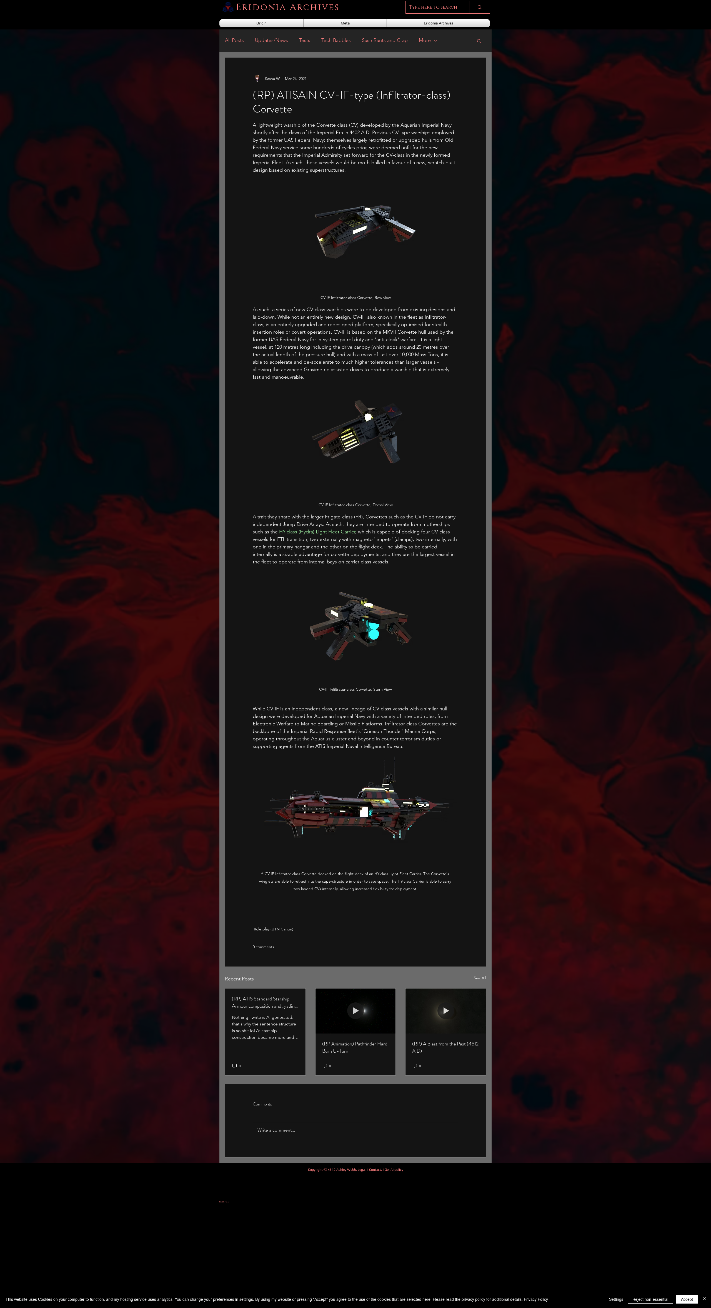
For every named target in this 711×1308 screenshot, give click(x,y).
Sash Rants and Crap (385, 40)
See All (480, 977)
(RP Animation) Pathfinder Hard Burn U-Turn (354, 1047)
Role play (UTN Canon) (273, 929)
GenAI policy (394, 1170)
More (425, 40)
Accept (687, 1299)
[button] (479, 40)
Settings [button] (616, 1299)
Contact (375, 1170)
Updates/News (271, 40)
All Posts (234, 40)
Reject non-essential (650, 1299)
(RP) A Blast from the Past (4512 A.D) (445, 1047)
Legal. (362, 1170)
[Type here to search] (479, 7)
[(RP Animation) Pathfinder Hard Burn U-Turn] (356, 1011)
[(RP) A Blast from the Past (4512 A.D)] (445, 1011)
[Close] (704, 1299)
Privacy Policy (536, 1299)
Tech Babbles (336, 40)
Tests (304, 40)
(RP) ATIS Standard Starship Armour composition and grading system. (264, 1002)
